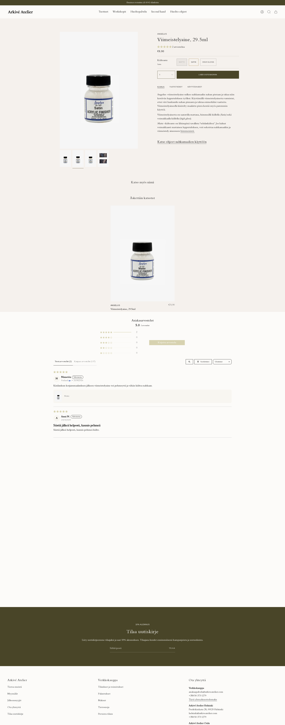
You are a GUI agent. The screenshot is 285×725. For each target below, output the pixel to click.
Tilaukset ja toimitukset (110, 687)
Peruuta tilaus (105, 714)
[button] (103, 12)
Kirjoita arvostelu (167, 342)
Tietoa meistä (14, 687)
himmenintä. (187, 131)
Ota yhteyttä (14, 707)
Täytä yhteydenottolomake (203, 699)
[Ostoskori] (275, 11)
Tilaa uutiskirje (15, 714)
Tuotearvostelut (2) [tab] (63, 362)
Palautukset (104, 694)
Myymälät (12, 694)
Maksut (102, 700)
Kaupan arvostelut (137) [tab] (84, 362)
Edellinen (60, 90)
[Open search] (189, 361)
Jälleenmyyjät (14, 700)
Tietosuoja (103, 707)
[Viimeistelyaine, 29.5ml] (143, 254)
